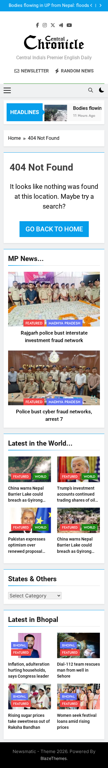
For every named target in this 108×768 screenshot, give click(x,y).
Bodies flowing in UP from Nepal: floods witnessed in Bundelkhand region (49, 5)
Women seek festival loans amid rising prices (77, 721)
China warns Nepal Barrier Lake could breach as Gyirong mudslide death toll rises (26, 500)
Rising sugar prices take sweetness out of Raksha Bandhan (29, 721)
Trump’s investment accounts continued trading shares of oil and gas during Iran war (76, 500)
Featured (34, 323)
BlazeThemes (53, 758)
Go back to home (54, 229)
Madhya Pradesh (64, 323)
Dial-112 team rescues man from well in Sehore (78, 670)
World (40, 476)
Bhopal (19, 645)
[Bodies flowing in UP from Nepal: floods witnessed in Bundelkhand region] (54, 116)
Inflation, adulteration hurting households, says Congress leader (29, 670)
